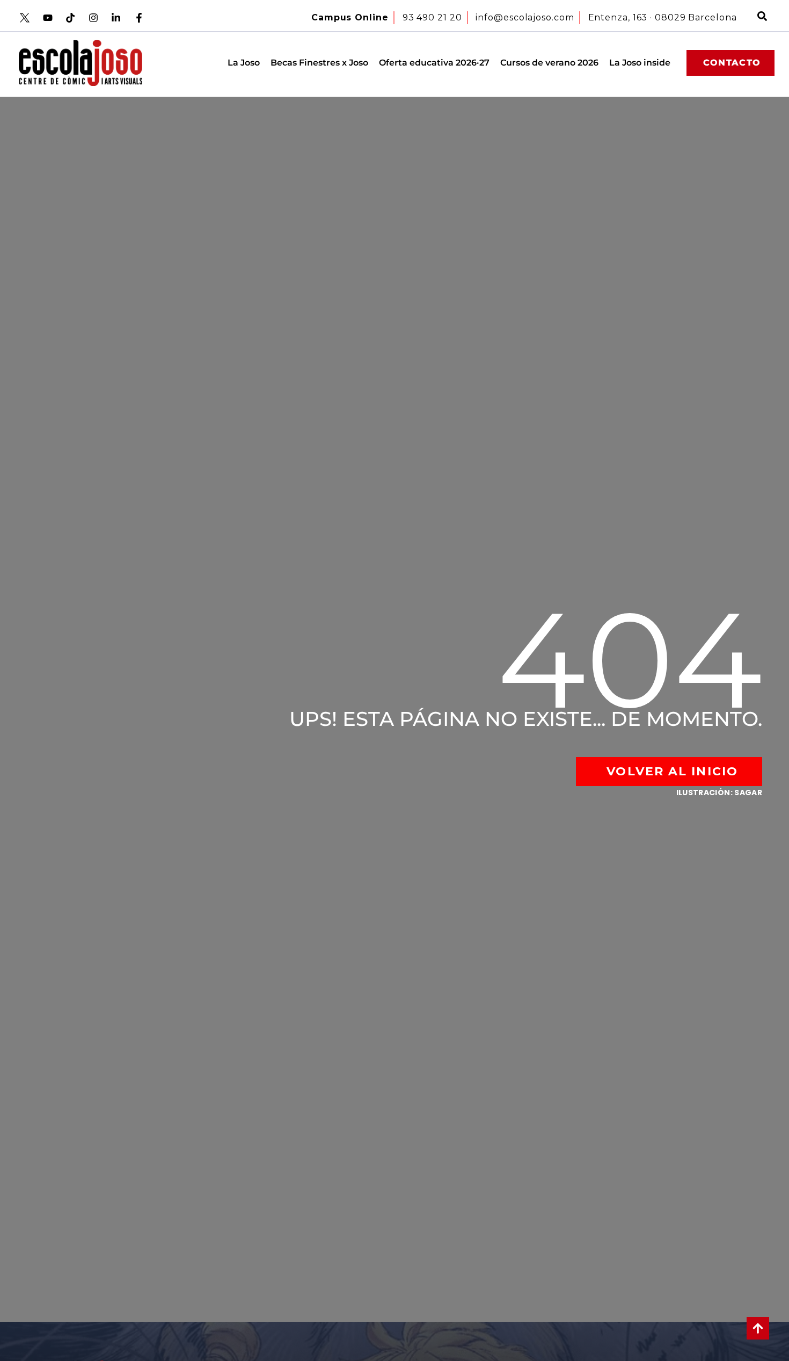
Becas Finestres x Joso (319, 62)
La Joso (244, 62)
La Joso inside (639, 62)
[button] (762, 18)
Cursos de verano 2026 (549, 62)
